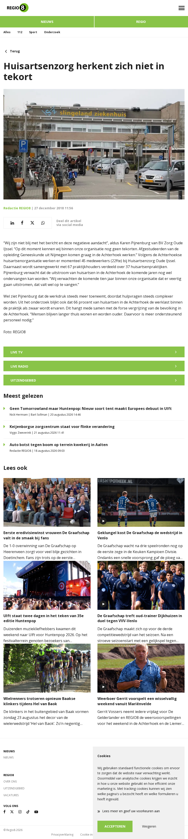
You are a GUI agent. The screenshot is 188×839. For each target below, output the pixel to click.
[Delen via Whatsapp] (43, 223)
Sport (33, 32)
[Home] (47, 8)
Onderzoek (52, 32)
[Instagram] (20, 812)
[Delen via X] (32, 223)
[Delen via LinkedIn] (12, 223)
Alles (7, 32)
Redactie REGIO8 (16, 208)
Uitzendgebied (14, 788)
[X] (12, 812)
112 (19, 32)
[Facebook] (4, 812)
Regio (141, 21)
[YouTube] (36, 812)
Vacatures (11, 795)
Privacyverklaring (62, 834)
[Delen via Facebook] (22, 223)
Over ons (10, 781)
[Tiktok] (28, 812)
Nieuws (47, 21)
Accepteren (115, 826)
